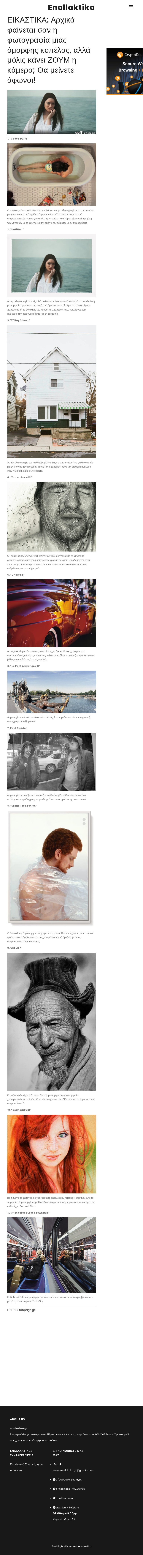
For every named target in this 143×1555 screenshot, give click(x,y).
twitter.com (65, 1498)
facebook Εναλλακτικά (71, 1489)
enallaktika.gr (18, 1428)
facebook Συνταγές (70, 1479)
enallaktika (84, 1546)
